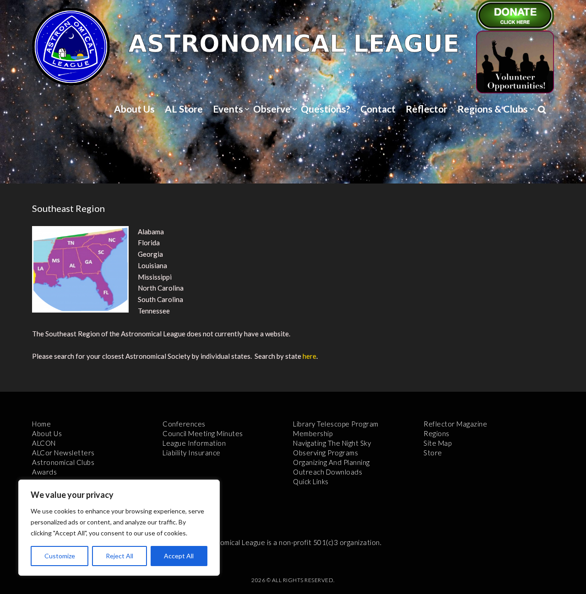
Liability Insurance (192, 452)
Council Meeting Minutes (203, 433)
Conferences (184, 424)
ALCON (44, 443)
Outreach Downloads (327, 472)
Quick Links (311, 481)
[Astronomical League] (71, 46)
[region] (119, 528)
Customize (59, 556)
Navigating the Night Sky (332, 443)
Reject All (119, 556)
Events (228, 108)
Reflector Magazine (455, 424)
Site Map (437, 443)
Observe (272, 108)
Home (41, 424)
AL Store (184, 108)
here (309, 356)
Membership (312, 433)
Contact (378, 108)
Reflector (426, 108)
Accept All (179, 556)
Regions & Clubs (492, 108)
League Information (194, 443)
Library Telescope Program (336, 424)
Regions (436, 433)
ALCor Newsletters (63, 452)
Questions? (325, 108)
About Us (134, 108)
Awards (44, 472)
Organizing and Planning (331, 462)
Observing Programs (325, 452)
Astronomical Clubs (63, 462)
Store (432, 452)
